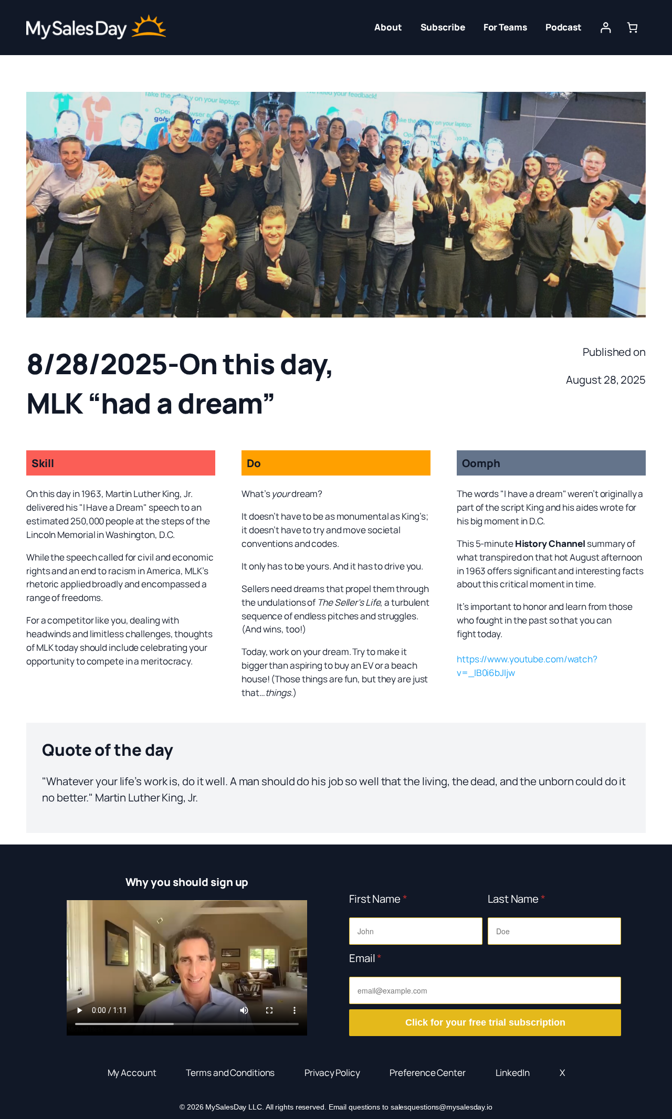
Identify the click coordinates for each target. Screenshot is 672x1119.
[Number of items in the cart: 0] (632, 27)
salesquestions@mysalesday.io (441, 1107)
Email (365, 958)
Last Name (516, 898)
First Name (378, 898)
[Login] (605, 27)
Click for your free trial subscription (485, 1022)
